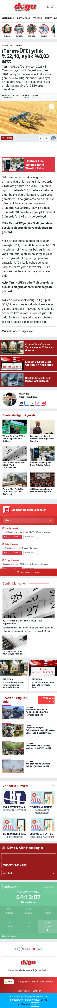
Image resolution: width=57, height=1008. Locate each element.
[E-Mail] (21, 403)
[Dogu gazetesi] (26, 7)
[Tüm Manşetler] (53, 583)
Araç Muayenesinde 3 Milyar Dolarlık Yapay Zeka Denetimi (42, 438)
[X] (23, 949)
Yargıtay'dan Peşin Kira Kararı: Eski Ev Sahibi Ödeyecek (13, 491)
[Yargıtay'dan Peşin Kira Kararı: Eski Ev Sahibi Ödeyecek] (14, 479)
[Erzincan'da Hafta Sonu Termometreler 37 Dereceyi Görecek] (14, 668)
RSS (10, 981)
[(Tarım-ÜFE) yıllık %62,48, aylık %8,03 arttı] (28, 117)
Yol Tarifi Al (31, 537)
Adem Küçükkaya (28, 397)
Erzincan (7, 679)
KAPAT (34, 1004)
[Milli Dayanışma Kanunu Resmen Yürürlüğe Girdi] (42, 479)
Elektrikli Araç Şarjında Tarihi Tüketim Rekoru (40, 463)
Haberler (7, 45)
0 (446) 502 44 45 (13, 537)
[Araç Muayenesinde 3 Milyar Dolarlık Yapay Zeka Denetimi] (42, 426)
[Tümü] (53, 785)
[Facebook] (26, 403)
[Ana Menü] (3, 7)
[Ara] (52, 7)
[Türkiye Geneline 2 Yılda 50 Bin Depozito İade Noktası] (14, 426)
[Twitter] (32, 403)
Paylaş (9, 137)
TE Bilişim (36, 991)
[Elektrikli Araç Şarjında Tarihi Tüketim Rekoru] (42, 453)
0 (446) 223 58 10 (13, 553)
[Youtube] (43, 403)
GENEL (19, 45)
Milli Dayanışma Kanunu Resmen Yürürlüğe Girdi (41, 490)
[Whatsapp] (39, 949)
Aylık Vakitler (10, 936)
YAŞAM (37, 18)
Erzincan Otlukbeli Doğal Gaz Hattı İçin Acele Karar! (43, 685)
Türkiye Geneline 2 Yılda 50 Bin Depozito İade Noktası (13, 438)
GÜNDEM (8, 18)
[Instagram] (37, 403)
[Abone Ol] (53, 138)
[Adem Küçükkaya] (9, 398)
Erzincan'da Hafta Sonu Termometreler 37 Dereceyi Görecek (13, 685)
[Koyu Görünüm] (48, 7)
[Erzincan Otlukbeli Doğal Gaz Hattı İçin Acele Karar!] (43, 668)
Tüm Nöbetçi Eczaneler (30, 572)
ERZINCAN (23, 18)
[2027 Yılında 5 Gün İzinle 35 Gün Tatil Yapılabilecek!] (14, 453)
